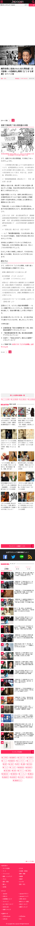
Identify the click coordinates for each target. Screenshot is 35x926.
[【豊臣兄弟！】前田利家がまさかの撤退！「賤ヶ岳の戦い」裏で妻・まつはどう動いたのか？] (7, 683)
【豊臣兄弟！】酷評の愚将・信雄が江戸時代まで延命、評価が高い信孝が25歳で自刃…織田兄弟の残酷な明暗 (23, 664)
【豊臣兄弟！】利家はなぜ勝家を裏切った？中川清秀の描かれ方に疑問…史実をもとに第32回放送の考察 (23, 636)
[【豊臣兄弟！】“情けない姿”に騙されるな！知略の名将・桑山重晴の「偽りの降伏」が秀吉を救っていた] (7, 576)
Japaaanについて (23, 896)
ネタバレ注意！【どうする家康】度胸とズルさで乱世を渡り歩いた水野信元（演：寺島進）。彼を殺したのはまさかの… (26, 422)
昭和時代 (14, 777)
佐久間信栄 (23, 399)
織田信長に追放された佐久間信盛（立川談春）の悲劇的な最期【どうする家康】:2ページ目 (17, 71)
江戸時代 (5, 757)
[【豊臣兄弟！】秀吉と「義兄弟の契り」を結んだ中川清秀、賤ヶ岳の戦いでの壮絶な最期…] (7, 701)
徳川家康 (8, 771)
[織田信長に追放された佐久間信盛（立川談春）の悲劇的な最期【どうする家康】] (17, 55)
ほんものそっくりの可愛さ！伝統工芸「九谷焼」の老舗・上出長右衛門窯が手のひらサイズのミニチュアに (23, 716)
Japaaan (17, 1)
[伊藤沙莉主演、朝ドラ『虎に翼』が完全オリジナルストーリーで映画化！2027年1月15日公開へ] (7, 647)
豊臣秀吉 (14, 774)
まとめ (21, 868)
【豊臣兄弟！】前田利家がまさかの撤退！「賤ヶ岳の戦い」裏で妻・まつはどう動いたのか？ (23, 681)
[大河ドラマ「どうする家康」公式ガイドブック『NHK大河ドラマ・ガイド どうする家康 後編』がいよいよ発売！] (9, 434)
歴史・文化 (3, 78)
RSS (30, 557)
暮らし (4, 884)
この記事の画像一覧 (18, 395)
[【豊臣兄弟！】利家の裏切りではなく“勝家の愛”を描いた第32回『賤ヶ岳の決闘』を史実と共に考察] (7, 656)
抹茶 (15, 771)
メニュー (1, 2)
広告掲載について (7, 899)
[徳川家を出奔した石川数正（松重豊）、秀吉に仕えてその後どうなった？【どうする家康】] (26, 456)
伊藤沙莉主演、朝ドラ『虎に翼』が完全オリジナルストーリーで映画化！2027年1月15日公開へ (24, 645)
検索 (33, 2)
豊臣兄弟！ (6, 774)
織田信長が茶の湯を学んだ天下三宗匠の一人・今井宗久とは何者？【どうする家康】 (25, 444)
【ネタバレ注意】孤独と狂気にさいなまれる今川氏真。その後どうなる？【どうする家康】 (25, 486)
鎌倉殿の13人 (18, 780)
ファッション (6, 873)
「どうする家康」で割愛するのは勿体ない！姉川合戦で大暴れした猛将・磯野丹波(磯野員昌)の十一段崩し (8, 421)
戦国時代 (13, 757)
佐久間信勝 (15, 399)
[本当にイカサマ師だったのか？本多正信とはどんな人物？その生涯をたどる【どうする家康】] (26, 497)
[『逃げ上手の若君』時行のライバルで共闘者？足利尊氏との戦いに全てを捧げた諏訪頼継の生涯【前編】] (7, 620)
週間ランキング (23, 907)
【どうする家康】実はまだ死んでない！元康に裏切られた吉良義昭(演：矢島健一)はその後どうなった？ (9, 506)
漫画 (24, 764)
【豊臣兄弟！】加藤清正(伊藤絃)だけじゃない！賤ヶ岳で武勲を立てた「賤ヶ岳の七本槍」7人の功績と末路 (24, 600)
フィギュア (23, 774)
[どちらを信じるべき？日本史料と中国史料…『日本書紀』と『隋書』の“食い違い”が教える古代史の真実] (7, 629)
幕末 (18, 764)
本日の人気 (6, 907)
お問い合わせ (22, 899)
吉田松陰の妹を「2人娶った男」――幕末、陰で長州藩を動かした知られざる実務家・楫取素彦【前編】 (24, 707)
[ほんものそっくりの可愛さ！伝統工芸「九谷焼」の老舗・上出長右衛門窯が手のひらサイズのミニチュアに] (7, 718)
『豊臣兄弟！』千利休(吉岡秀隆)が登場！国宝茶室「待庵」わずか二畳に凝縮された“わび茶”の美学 (24, 592)
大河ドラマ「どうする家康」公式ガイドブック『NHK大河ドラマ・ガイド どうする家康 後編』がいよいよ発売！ (9, 445)
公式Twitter (13, 557)
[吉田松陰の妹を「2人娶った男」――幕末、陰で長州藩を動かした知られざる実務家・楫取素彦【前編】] (7, 710)
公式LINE (22, 557)
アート (4, 871)
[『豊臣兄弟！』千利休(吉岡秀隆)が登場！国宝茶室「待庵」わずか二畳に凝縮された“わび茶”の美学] (7, 594)
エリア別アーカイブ (8, 904)
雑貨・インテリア (7, 876)
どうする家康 (6, 399)
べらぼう (13, 767)
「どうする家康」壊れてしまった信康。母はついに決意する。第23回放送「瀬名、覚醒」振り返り (8, 466)
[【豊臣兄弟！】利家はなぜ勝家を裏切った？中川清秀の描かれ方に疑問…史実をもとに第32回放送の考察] (7, 638)
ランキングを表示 (17, 752)
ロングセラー (21, 761)
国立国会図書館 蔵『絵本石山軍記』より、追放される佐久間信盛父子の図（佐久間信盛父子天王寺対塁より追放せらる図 (17, 154)
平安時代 (30, 757)
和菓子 (21, 879)
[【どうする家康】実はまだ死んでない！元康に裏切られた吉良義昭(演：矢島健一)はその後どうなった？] (9, 497)
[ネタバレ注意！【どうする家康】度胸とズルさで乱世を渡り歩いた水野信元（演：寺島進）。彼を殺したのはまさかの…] (26, 412)
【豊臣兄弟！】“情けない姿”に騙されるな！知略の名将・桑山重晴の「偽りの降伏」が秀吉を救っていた (24, 574)
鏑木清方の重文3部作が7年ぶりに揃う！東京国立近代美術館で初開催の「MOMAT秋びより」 (23, 743)
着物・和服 (22, 873)
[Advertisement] (17, 26)
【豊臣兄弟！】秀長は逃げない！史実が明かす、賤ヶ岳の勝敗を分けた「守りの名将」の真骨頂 (23, 583)
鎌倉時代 (6, 777)
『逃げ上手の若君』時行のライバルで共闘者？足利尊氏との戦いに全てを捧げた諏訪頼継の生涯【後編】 (23, 672)
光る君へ (22, 777)
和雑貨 (21, 876)
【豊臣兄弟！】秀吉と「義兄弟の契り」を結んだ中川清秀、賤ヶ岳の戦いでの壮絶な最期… (23, 698)
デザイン (21, 771)
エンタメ (21, 881)
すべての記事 (6, 868)
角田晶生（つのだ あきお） (21, 78)
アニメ (5, 761)
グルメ (4, 879)
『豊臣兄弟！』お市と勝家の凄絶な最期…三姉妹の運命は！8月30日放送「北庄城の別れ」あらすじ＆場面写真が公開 (24, 735)
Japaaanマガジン (23, 893)
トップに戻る (30, 861)
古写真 (4, 887)
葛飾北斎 (30, 777)
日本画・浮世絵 (23, 871)
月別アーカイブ (23, 904)
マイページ (6, 901)
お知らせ (5, 896)
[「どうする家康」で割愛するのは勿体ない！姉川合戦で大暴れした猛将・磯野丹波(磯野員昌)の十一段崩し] (9, 412)
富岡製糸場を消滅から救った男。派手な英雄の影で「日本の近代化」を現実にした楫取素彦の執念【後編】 (23, 725)
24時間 (6, 568)
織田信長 (21, 767)
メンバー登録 (32, 5)
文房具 (29, 771)
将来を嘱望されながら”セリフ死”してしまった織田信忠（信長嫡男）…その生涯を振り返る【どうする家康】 (9, 486)
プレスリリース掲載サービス (17, 546)
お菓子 (12, 764)
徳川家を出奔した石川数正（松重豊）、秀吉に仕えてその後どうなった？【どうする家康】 (26, 466)
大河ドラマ (22, 757)
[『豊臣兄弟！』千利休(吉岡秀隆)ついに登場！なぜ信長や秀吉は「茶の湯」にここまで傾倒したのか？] (7, 692)
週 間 (17, 568)
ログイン (26, 5)
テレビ (6, 767)
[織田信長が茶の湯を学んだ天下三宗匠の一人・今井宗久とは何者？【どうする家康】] (26, 434)
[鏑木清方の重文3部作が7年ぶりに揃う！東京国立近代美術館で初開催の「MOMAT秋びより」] (7, 745)
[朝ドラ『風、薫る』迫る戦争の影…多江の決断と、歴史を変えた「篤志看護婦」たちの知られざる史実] (7, 612)
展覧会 (31, 774)
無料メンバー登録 (24, 901)
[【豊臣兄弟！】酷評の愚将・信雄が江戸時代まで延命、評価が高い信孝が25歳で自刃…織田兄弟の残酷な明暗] (7, 665)
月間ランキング (7, 909)
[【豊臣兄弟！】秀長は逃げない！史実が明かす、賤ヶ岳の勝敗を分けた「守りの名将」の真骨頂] (7, 585)
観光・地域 (6, 881)
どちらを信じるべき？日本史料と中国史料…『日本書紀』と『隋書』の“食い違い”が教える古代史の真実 (23, 627)
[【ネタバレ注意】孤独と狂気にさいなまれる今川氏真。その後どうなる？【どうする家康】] (26, 477)
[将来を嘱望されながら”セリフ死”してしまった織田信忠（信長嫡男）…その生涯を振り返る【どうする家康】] (9, 477)
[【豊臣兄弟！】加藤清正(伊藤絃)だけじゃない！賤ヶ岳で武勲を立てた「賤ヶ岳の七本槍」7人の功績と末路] (7, 603)
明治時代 (29, 767)
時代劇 (30, 764)
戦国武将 (12, 761)
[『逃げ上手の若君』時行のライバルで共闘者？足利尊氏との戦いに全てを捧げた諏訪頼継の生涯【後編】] (7, 674)
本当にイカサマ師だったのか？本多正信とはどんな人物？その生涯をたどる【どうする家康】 (25, 506)
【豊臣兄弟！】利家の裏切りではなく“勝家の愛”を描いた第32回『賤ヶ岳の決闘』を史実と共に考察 (23, 654)
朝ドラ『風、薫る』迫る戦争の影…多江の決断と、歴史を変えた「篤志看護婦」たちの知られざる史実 (24, 609)
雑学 (5, 764)
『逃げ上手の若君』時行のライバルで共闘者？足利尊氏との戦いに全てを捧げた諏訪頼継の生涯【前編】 (23, 618)
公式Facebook (5, 557)
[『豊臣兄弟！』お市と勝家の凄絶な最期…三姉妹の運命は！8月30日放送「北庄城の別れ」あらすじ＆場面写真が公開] (7, 736)
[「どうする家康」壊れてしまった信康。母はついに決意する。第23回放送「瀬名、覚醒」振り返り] (9, 456)
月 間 (28, 568)
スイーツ (30, 761)
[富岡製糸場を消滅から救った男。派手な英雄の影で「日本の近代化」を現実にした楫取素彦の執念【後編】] (7, 727)
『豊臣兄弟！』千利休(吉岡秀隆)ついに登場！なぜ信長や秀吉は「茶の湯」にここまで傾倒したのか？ (24, 690)
